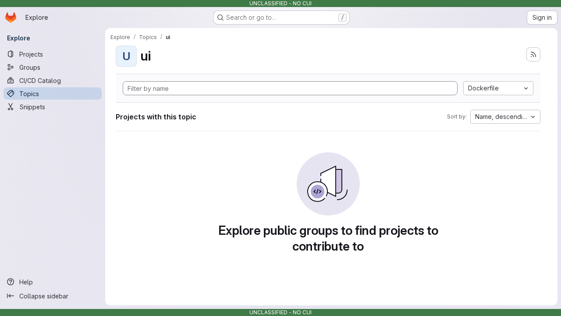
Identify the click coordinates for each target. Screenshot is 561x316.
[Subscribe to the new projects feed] (533, 54)
